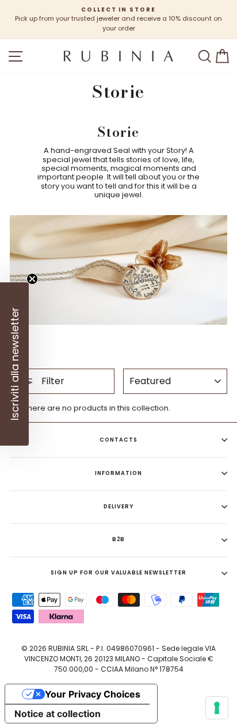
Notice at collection (57, 713)
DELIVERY (118, 506)
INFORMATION (118, 473)
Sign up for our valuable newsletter (118, 572)
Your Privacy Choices (92, 694)
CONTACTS (118, 439)
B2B (118, 539)
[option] (118, 19)
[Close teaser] (32, 279)
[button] (14, 364)
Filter (51, 381)
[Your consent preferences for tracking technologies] (217, 708)
